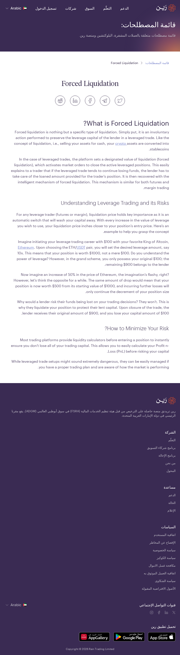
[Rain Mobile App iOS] (162, 637)
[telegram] (105, 100)
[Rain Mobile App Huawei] (94, 637)
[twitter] (120, 100)
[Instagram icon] (152, 613)
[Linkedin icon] (167, 613)
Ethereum (26, 247)
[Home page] (166, 7)
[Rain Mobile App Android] (128, 637)
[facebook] (90, 100)
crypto (121, 143)
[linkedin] (75, 100)
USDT (81, 247)
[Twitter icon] (174, 613)
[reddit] (60, 100)
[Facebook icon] (159, 613)
